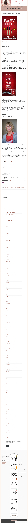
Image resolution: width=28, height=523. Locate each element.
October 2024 (7, 263)
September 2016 (8, 432)
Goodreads (3, 41)
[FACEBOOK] (11, 520)
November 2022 (8, 303)
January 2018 (7, 404)
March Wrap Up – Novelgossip (9, 190)
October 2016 (7, 430)
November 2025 (8, 240)
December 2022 (8, 301)
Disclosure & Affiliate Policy (17, 10)
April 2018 (7, 399)
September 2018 (8, 390)
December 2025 (8, 238)
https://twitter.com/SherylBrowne (10, 161)
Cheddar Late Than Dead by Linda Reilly (11, 214)
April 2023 (7, 294)
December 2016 (8, 427)
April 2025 (7, 252)
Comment (23, 202)
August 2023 (7, 287)
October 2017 (7, 409)
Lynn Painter (12, 479)
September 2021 (8, 327)
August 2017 (7, 413)
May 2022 (7, 313)
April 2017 (7, 420)
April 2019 (7, 378)
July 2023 (7, 289)
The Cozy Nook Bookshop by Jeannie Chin (11, 212)
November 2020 (8, 345)
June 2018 (7, 395)
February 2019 (7, 381)
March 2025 (7, 254)
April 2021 (7, 336)
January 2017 (7, 425)
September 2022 (8, 306)
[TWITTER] (12, 520)
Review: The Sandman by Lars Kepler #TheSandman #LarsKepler (6, 174)
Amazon (6, 41)
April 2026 (7, 231)
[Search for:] (14, 208)
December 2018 (8, 385)
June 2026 (7, 228)
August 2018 (7, 392)
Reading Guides (8, 8)
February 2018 (7, 402)
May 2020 (7, 355)
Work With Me (16, 6)
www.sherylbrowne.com (17, 158)
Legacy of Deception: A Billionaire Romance (13, 502)
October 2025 (7, 242)
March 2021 (7, 338)
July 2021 (7, 331)
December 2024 (8, 259)
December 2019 (8, 364)
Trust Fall (12, 478)
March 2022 (7, 317)
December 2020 (8, 343)
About (8, 6)
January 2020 (7, 362)
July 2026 (7, 226)
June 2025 (7, 249)
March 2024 (7, 275)
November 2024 (8, 261)
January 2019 (7, 383)
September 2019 (8, 369)
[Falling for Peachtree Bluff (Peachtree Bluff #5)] (16, 468)
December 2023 (8, 280)
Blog (12, 6)
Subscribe (4, 462)
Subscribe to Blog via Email (14, 440)
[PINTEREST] (14, 520)
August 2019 (7, 371)
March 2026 (7, 233)
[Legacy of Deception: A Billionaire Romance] (16, 502)
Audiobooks (14, 8)
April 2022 (7, 315)
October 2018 (7, 388)
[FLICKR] (15, 520)
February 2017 (7, 423)
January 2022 (7, 320)
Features (19, 8)
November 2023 (8, 282)
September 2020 (8, 348)
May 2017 (7, 418)
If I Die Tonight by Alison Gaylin (22, 173)
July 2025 (7, 247)
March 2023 (7, 296)
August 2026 (7, 224)
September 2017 (8, 411)
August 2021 (7, 329)
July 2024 (7, 268)
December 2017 (8, 406)
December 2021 (8, 322)
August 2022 (7, 308)
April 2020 (7, 357)
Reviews (21, 6)
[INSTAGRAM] (16, 520)
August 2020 (7, 350)
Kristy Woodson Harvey (13, 468)
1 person (8, 184)
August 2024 (7, 266)
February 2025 (7, 256)
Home (5, 6)
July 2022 (7, 310)
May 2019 (7, 376)
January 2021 (7, 341)
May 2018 (7, 397)
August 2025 (7, 245)
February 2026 (7, 235)
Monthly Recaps (8, 10)
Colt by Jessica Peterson (9, 220)
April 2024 (7, 273)
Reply (25, 180)
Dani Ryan (12, 503)
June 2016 (7, 437)
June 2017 (7, 416)
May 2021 (7, 334)
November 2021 (8, 324)
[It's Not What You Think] (16, 456)
